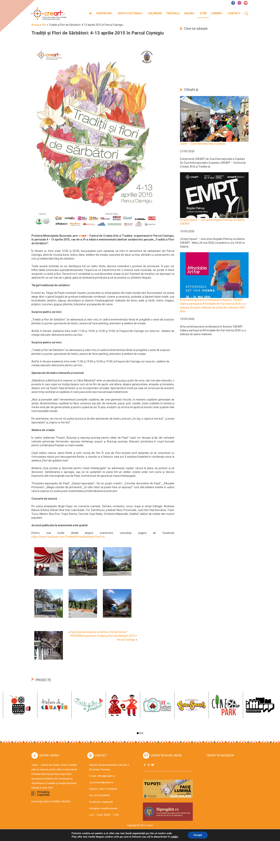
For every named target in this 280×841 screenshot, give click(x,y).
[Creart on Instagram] (148, 764)
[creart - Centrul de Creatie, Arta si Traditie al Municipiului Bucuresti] (48, 14)
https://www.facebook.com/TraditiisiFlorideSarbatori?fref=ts (68, 536)
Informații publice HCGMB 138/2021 (51, 801)
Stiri (44, 24)
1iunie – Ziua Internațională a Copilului (203, 143)
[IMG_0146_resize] (48, 603)
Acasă (35, 24)
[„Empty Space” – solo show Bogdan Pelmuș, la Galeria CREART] (214, 194)
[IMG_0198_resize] (83, 561)
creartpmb (107, 801)
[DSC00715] (48, 645)
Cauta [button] (246, 14)
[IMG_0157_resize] (117, 561)
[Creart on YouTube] (152, 764)
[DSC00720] (117, 603)
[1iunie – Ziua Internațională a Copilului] (214, 118)
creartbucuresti (109, 808)
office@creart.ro (106, 776)
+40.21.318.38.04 (107, 788)
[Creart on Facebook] (144, 764)
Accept (198, 835)
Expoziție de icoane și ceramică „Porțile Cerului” (98, 632)
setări (174, 837)
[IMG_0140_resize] (83, 603)
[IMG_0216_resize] (48, 561)
